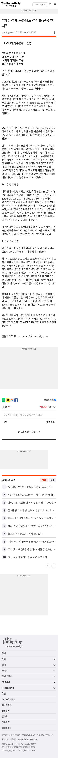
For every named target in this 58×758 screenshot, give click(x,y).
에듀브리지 (6, 704)
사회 (4, 658)
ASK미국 (6, 681)
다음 (53, 565)
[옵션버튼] (54, 32)
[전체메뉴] (55, 4)
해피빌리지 (6, 727)
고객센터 (13, 739)
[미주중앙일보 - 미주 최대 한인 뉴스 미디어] (11, 4)
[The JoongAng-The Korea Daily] (13, 642)
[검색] (50, 4)
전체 (44, 480)
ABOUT (4, 735)
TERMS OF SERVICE (45, 735)
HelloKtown (8, 687)
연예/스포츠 (7, 676)
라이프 (5, 670)
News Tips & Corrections (28, 739)
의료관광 (6, 722)
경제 (4, 664)
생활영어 (6, 710)
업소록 (5, 716)
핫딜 (4, 693)
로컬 (52, 480)
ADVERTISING (14, 735)
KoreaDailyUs (8, 699)
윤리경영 (5, 739)
